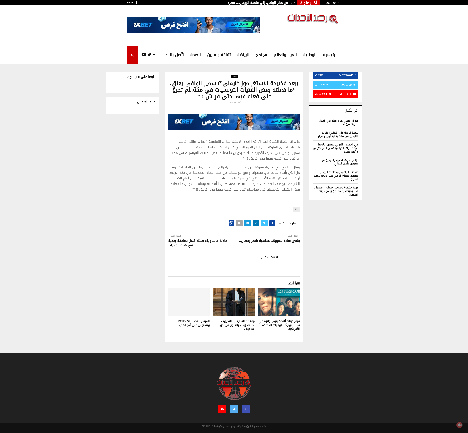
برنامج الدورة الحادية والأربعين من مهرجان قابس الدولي (339, 162)
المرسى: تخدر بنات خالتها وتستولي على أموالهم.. (194, 323)
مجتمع (261, 55)
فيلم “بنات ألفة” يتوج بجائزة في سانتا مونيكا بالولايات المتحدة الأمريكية (279, 325)
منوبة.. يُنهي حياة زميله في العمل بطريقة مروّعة (338, 122)
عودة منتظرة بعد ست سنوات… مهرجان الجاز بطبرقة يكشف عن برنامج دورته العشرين (336, 191)
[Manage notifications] (459, 425)
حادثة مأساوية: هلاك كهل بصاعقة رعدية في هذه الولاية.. (197, 243)
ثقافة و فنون (219, 55)
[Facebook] (153, 55)
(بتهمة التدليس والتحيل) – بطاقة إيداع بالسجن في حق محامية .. (237, 325)
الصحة (195, 55)
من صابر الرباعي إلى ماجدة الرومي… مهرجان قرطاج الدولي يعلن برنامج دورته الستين (336, 176)
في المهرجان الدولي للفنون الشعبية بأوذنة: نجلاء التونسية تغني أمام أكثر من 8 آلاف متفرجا (335, 148)
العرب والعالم (285, 55)
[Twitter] (148, 55)
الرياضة (243, 55)
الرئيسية (330, 55)
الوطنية (309, 55)
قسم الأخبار (269, 257)
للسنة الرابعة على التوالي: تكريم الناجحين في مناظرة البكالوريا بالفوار (338, 134)
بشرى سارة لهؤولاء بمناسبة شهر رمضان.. (269, 241)
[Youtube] (142, 55)
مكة (296, 209)
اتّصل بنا (177, 55)
